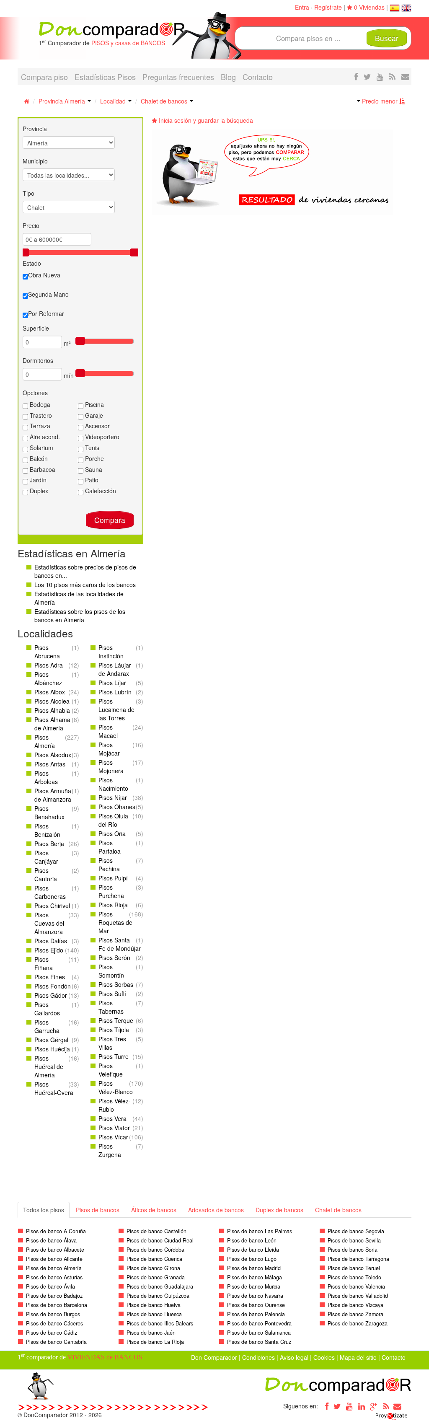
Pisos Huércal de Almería (48, 1066)
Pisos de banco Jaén (151, 1332)
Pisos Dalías (50, 941)
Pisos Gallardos (47, 1008)
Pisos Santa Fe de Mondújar (119, 944)
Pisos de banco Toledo (354, 1277)
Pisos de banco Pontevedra (259, 1323)
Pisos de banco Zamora (355, 1314)
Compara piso (44, 76)
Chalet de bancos (165, 101)
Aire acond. (44, 436)
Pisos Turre (113, 1056)
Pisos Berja (49, 843)
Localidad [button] (113, 101)
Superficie (36, 328)
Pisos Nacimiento (113, 784)
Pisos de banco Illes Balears (160, 1323)
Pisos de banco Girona (153, 1268)
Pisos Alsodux (52, 755)
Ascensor (96, 426)
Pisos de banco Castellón (156, 1231)
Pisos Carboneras (50, 892)
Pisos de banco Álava (51, 1240)
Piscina (93, 404)
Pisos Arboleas (46, 777)
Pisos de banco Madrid (254, 1268)
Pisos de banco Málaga (254, 1277)
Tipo (28, 193)
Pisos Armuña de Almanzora (52, 795)
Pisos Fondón (52, 986)
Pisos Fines (49, 977)
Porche (93, 458)
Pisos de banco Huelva (154, 1305)
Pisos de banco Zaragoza (358, 1323)
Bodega (39, 404)
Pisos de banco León (252, 1240)
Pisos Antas (49, 764)
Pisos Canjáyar (46, 857)
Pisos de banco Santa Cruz (259, 1342)
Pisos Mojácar (109, 748)
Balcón (38, 458)
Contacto (258, 76)
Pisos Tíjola (113, 1029)
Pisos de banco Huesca (154, 1314)
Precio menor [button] (379, 101)
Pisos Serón (114, 957)
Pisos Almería (44, 741)
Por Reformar (46, 313)
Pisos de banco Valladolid (358, 1295)
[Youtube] (349, 1406)
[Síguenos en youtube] (380, 76)
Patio (90, 480)
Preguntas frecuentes (178, 76)
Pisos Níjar (112, 797)
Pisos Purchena (111, 891)
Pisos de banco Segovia (356, 1231)
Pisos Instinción (111, 651)
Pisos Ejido (48, 950)
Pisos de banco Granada (156, 1277)
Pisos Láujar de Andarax (114, 669)
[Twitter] (337, 1406)
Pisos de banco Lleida (253, 1249)
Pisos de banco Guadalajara (160, 1286)
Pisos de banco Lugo (252, 1259)
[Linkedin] (362, 1406)
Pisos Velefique (110, 1069)
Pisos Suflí (112, 993)
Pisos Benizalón (47, 830)
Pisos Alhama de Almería (52, 723)
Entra (302, 7)
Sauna (92, 469)
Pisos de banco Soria (352, 1249)
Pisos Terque (115, 1020)
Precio (31, 225)
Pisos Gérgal (51, 1039)
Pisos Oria (112, 833)
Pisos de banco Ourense (256, 1305)
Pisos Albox (49, 692)
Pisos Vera (112, 1118)
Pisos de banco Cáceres (54, 1323)
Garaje (93, 415)
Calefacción (99, 491)
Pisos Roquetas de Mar (115, 922)
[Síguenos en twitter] (367, 76)
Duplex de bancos (279, 1210)
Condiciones (258, 1357)
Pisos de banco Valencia (356, 1286)
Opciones (35, 392)
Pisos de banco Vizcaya (355, 1305)
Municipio (35, 161)
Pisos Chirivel (52, 905)
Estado (32, 263)
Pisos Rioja (113, 905)
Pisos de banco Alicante (54, 1259)
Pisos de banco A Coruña (56, 1231)
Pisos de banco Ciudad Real (160, 1240)
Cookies (324, 1357)
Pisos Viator (114, 1127)
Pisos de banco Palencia (256, 1314)
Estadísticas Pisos (105, 76)
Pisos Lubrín (115, 692)
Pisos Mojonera (111, 766)
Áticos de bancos (153, 1210)
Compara (109, 520)
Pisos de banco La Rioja (155, 1342)
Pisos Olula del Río (113, 820)
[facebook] (356, 76)
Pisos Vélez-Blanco (115, 1087)
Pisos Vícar (113, 1137)
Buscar (386, 38)
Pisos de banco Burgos (53, 1314)
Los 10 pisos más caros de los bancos (85, 584)
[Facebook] (325, 1406)
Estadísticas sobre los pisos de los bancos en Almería (79, 615)
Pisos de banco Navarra (255, 1295)
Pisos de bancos (97, 1210)
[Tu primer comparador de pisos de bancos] (112, 29)
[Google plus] (374, 1406)
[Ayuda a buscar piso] (405, 76)
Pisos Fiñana (43, 963)
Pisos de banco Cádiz (51, 1332)
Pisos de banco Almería (54, 1268)
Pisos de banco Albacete (55, 1249)
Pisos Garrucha (46, 1026)
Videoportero (101, 436)
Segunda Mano (48, 294)
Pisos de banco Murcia (253, 1286)
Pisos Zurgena (109, 1150)
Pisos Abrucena (47, 651)
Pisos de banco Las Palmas (259, 1231)
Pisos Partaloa (109, 847)
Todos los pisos (43, 1210)
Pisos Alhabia (52, 710)
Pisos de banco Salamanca (259, 1332)
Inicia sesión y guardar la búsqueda (205, 120)
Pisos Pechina (109, 864)
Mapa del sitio (358, 1357)
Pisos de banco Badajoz (54, 1295)
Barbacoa (41, 469)
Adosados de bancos (216, 1210)
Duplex (38, 491)
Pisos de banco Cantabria (56, 1342)
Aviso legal (294, 1357)
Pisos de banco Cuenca (154, 1259)
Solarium (40, 447)
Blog (228, 76)
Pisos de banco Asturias (54, 1277)
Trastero (40, 415)
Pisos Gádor (50, 995)
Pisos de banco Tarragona (358, 1259)
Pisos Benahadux (49, 812)
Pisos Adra (48, 665)
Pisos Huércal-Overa (53, 1088)
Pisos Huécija (52, 1049)
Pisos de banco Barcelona (56, 1305)
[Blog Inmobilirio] (386, 1406)
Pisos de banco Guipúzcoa (158, 1295)
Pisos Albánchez (48, 678)
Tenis (91, 447)
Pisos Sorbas (115, 984)
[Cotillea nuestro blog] (392, 76)
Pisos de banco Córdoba (155, 1249)
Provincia (35, 128)
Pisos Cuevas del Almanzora (49, 923)
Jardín (37, 480)
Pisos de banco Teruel (354, 1268)
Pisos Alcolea (52, 701)
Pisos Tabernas (111, 1007)
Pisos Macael (108, 731)
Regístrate (328, 7)
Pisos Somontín (111, 971)
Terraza (39, 426)
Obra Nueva (44, 275)
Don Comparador (214, 1357)
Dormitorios (38, 360)
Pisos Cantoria (45, 874)
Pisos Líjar (112, 682)
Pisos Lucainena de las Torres (116, 709)
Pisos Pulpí (113, 878)
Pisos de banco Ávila (50, 1286)
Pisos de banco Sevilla (354, 1240)
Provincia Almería (63, 101)
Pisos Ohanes (116, 806)
